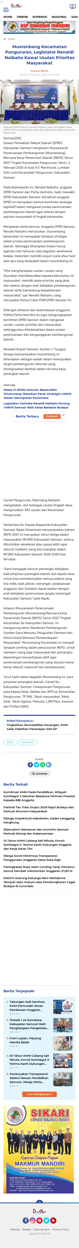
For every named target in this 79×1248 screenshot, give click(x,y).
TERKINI (22, 17)
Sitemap (15, 1229)
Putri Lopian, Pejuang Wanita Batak (25, 1040)
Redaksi (26, 1229)
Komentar (41, 773)
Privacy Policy (61, 1229)
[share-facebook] (30, 764)
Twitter (48, 1225)
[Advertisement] (39, 452)
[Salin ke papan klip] (48, 764)
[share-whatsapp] (42, 764)
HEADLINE (27, 742)
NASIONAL (59, 17)
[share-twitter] (36, 764)
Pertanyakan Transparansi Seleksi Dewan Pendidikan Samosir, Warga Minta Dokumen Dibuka (29, 1078)
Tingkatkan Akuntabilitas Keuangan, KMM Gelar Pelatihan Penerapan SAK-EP (37, 727)
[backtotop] (39, 1203)
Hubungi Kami (41, 1229)
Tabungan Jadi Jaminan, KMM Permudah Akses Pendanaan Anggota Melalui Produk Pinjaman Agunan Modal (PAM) (28, 1006)
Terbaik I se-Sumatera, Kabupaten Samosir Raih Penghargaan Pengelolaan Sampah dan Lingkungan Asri (29, 1024)
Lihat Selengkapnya (38, 1094)
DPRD (10, 742)
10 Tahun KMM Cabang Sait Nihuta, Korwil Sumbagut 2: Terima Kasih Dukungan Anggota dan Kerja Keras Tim (30, 1060)
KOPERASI (40, 17)
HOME (7, 17)
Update (53, 416)
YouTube (56, 1225)
